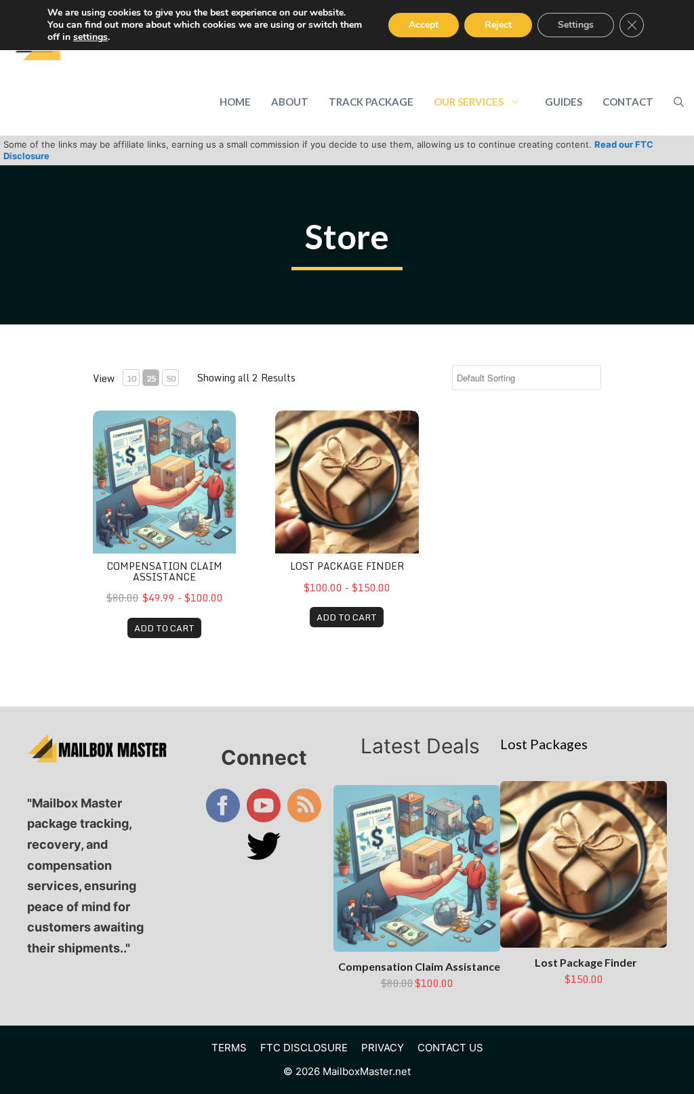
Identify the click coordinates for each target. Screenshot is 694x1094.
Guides (563, 102)
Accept (423, 24)
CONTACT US (450, 1047)
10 (131, 378)
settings (90, 37)
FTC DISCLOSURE (304, 1047)
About (289, 102)
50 (171, 378)
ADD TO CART (164, 627)
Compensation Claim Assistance (164, 571)
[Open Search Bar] (679, 101)
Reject (498, 24)
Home (235, 102)
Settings (576, 24)
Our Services (469, 102)
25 (151, 378)
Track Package (371, 102)
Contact (628, 102)
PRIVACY (382, 1047)
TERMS (229, 1047)
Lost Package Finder (347, 566)
